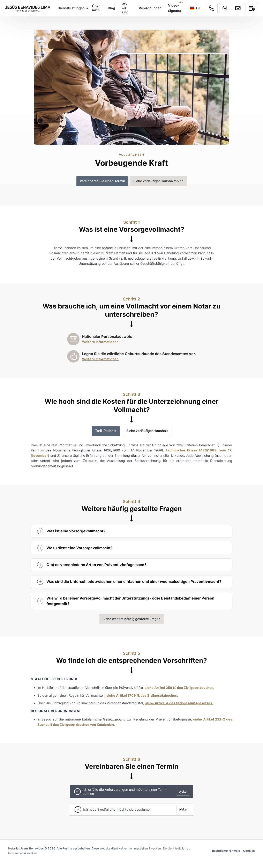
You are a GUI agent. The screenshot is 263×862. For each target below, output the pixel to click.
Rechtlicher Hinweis (226, 850)
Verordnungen (150, 8)
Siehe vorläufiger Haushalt (147, 431)
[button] (71, 8)
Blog (111, 8)
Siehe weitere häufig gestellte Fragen (131, 619)
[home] (27, 8)
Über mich (96, 8)
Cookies (249, 850)
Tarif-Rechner (106, 431)
